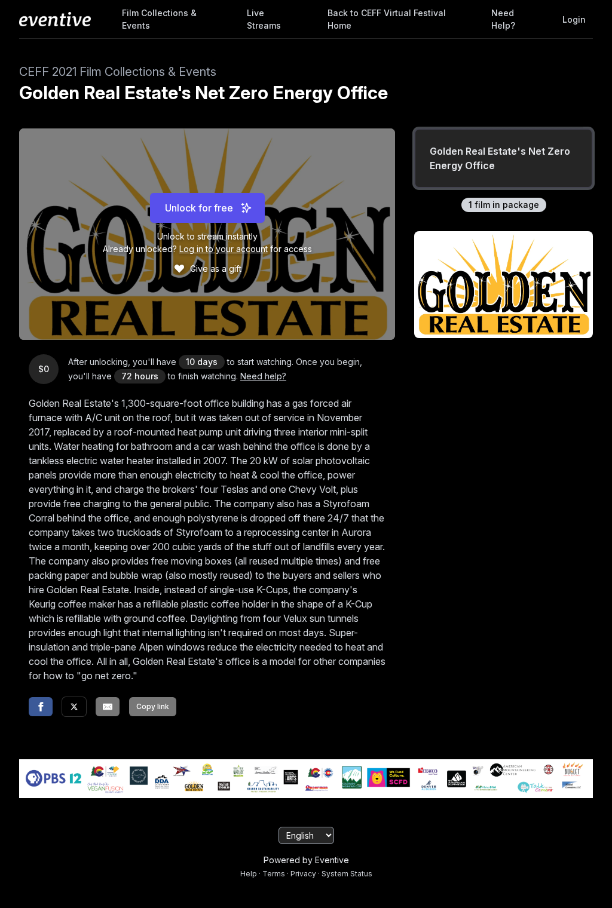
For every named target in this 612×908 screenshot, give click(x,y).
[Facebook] (41, 706)
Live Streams (264, 19)
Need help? (503, 19)
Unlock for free (199, 208)
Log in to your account (223, 249)
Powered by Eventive (306, 860)
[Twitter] (74, 706)
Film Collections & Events (159, 19)
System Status (347, 873)
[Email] (108, 706)
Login (574, 19)
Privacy (303, 873)
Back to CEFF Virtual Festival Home (387, 19)
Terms (273, 873)
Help (248, 873)
